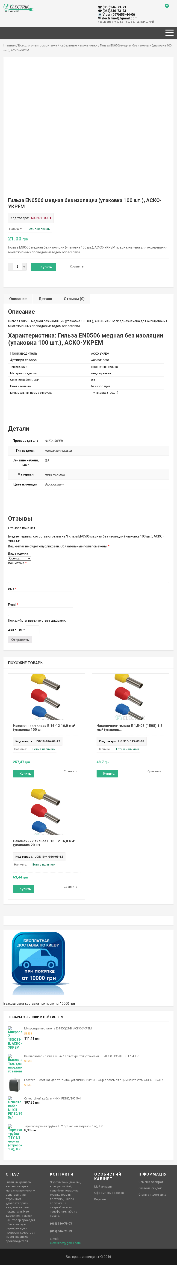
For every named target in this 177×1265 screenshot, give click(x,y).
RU (5, 6)
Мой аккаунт (103, 1186)
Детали (45, 299)
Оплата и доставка (152, 1194)
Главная (9, 45)
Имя (12, 589)
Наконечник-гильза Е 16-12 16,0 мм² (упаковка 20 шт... (44, 843)
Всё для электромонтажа (37, 45)
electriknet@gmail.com (65, 1243)
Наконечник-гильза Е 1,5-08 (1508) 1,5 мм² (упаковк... (129, 728)
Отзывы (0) (74, 299)
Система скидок (150, 1188)
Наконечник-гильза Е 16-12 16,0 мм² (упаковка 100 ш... (44, 728)
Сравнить (77, 266)
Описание (18, 299)
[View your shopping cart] (163, 9)
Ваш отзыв (17, 563)
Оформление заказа (109, 1192)
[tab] (18, 299)
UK (10, 6)
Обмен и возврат (151, 1182)
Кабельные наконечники (78, 45)
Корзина (100, 1199)
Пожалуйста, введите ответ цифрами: (37, 620)
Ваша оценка (18, 553)
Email (13, 605)
